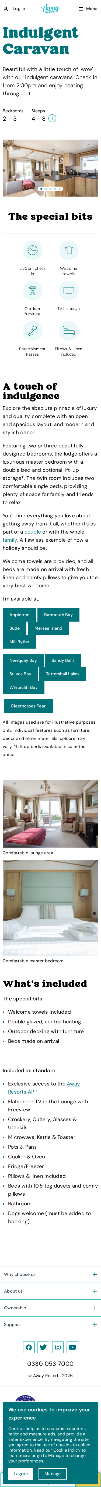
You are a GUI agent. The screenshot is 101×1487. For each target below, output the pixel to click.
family (10, 540)
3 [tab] (50, 189)
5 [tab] (60, 189)
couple (33, 531)
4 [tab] (55, 189)
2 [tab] (46, 189)
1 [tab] (41, 189)
